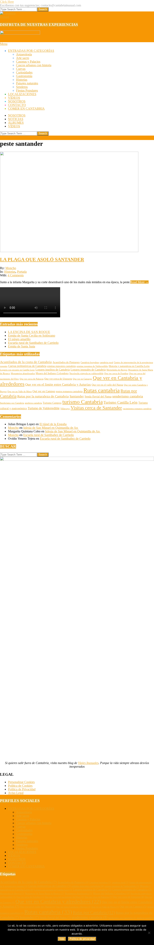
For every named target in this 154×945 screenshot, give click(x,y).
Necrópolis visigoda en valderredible (86, 373)
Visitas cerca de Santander (96, 407)
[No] (149, 933)
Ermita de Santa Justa (21, 346)
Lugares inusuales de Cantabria (88, 369)
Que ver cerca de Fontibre (116, 373)
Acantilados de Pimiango (66, 362)
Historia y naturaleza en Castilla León (129, 366)
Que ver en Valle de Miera (19, 391)
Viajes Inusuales (88, 763)
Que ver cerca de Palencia (32, 379)
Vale (61, 938)
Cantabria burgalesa (90, 362)
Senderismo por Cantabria (12, 403)
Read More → (139, 282)
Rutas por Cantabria (94, 912)
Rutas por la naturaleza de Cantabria (43, 396)
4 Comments (16, 275)
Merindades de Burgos (116, 370)
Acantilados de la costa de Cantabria (26, 362)
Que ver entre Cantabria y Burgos (73, 907)
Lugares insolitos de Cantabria (52, 369)
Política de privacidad (82, 938)
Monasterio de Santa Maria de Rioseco (44, 893)
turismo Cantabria (82, 402)
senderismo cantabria (127, 396)
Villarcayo (65, 409)
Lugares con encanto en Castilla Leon (17, 370)
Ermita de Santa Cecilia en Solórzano (31, 335)
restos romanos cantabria (69, 391)
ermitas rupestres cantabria (61, 366)
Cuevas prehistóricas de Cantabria (27, 366)
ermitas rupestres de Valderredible (92, 366)
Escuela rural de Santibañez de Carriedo (33, 342)
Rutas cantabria (101, 390)
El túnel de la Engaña (53, 424)
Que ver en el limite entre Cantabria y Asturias (58, 384)
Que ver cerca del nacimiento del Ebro (64, 897)
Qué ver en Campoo (43, 391)
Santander (77, 396)
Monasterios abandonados (23, 373)
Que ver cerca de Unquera (58, 378)
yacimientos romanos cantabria (137, 409)
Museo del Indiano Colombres (52, 373)
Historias (9, 271)
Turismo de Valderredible (44, 408)
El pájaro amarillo (19, 339)
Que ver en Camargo (82, 379)
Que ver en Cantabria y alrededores (58, 901)
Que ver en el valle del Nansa (107, 384)
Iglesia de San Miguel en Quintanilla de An (51, 427)
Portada (22, 271)
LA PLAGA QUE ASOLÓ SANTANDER (42, 259)
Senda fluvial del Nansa (98, 396)
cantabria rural (106, 362)
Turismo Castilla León (120, 402)
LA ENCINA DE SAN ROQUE (29, 332)
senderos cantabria (33, 403)
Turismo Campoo (52, 402)
